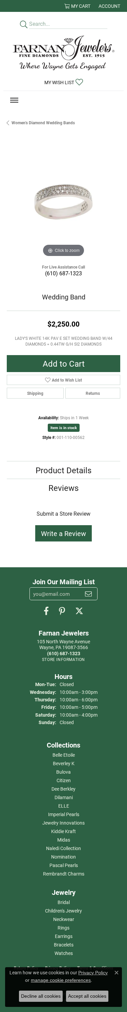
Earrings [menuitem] (63, 936)
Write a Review (63, 533)
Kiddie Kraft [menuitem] (63, 831)
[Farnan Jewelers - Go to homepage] (63, 53)
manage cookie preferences (61, 980)
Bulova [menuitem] (63, 772)
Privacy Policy (93, 972)
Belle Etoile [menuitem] (63, 755)
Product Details (63, 470)
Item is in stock (63, 427)
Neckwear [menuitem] (63, 919)
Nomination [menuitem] (63, 856)
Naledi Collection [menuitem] (63, 848)
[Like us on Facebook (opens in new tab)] (46, 611)
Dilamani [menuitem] (64, 797)
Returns (93, 393)
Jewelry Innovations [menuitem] (63, 823)
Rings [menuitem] (63, 927)
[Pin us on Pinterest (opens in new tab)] (62, 611)
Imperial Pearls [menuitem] (63, 814)
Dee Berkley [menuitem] (63, 789)
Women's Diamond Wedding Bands (43, 122)
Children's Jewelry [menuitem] (63, 910)
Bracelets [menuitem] (63, 944)
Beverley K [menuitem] (64, 763)
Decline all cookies (41, 996)
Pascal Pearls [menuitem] (63, 865)
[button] (77, 6)
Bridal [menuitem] (64, 902)
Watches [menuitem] (64, 953)
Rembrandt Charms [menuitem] (63, 873)
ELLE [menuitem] (63, 806)
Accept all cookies (87, 996)
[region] (63, 202)
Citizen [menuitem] (64, 780)
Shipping (35, 393)
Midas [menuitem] (63, 839)
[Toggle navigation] (14, 100)
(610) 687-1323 (63, 273)
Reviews (63, 487)
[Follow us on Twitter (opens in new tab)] (79, 611)
